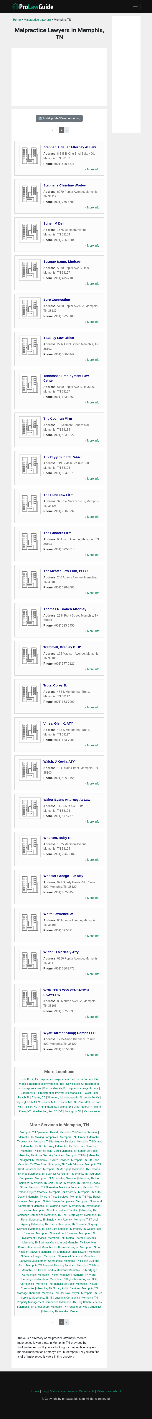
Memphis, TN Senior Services (79, 1150)
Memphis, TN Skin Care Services (48, 1229)
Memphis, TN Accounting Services (55, 1178)
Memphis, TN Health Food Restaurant (44, 1270)
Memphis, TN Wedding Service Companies (76, 1306)
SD (55, 1111)
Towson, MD (64, 1102)
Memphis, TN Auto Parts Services (48, 1196)
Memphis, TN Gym (88, 1265)
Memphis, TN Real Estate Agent (64, 1215)
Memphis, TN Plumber (73, 1137)
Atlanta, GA (38, 1097)
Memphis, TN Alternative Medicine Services (55, 1187)
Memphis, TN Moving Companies (38, 1137)
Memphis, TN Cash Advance (66, 1164)
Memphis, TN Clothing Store (50, 1206)
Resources (104, 1391)
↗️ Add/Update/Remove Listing (59, 118)
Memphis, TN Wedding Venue (60, 1311)
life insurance (92, 1111)
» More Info (92, 169)
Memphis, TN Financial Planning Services (50, 1265)
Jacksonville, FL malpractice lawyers (42, 1093)
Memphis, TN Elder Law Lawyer (60, 1293)
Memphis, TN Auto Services (52, 1160)
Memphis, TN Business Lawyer (60, 1247)
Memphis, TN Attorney (62, 1192)
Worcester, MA (46, 1102)
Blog (45, 1391)
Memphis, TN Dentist (89, 1141)
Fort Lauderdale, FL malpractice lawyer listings (70, 1088)
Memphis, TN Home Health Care (40, 1150)
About (117, 1391)
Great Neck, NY (83, 1106)
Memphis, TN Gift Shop (85, 1160)
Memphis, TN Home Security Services (41, 1155)
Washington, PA (42, 1111)
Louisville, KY (91, 1097)
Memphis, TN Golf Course (46, 1183)
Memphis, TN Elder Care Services (76, 1146)
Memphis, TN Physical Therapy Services (72, 1238)
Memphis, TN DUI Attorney (38, 1146)
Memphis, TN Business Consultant (49, 1173)
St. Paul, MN (81, 1102)
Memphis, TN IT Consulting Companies (56, 1297)
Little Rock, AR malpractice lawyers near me (47, 1079)
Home (17, 19)
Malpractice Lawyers (37, 19)
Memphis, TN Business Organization (44, 1242)
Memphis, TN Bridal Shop (34, 1306)
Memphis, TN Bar (76, 1155)
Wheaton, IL (54, 1097)
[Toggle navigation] (135, 6)
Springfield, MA (26, 1102)
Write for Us (87, 1391)
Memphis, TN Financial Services (63, 1256)
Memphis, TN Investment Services (56, 1233)
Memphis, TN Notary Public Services (58, 1288)
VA (61, 1111)
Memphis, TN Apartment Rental (39, 1132)
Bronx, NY (66, 1106)
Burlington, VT (73, 1111)
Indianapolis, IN (73, 1097)
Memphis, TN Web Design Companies (51, 1201)
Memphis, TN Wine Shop (32, 1164)
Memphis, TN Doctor (44, 1224)
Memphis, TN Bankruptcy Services (54, 1141)
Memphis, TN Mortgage (57, 1169)
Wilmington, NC (48, 1106)
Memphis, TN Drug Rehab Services (81, 1302)
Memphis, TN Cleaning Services (79, 1132)
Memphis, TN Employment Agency (51, 1219)
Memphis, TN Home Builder (54, 1274)
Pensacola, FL (74, 1093)
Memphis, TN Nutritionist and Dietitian (55, 1210)
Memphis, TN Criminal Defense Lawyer (64, 1251)
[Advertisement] (59, 77)
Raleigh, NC (30, 1106)
